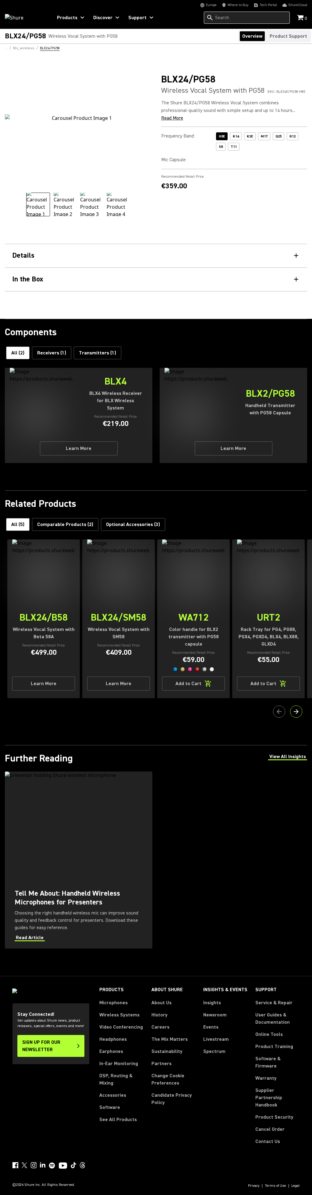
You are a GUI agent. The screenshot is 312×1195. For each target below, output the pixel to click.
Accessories (112, 1095)
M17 (264, 136)
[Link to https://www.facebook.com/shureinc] (15, 1165)
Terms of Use (275, 1186)
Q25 (278, 136)
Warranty (266, 1078)
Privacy (254, 1186)
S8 (221, 147)
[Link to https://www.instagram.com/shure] (33, 1165)
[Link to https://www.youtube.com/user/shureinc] (62, 1166)
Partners (161, 1064)
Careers (160, 1027)
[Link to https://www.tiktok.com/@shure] (73, 1165)
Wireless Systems (119, 1015)
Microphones (113, 1003)
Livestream (216, 1039)
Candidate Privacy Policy (171, 1099)
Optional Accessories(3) (133, 524)
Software (109, 1107)
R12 (292, 136)
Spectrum (214, 1051)
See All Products (118, 1120)
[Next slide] (296, 712)
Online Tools (269, 1034)
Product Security (274, 1117)
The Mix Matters (169, 1039)
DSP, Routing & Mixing (116, 1079)
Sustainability (167, 1051)
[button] (175, 669)
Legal (295, 1186)
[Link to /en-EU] (25, 17)
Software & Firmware (268, 1062)
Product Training (274, 1046)
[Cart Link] (301, 18)
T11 (234, 147)
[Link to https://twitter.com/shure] (24, 1165)
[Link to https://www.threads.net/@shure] (83, 1165)
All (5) (17, 524)
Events (210, 1027)
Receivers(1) (51, 353)
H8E (222, 136)
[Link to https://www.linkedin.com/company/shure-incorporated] (43, 1165)
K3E (250, 136)
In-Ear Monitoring (118, 1064)
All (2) (17, 353)
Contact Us (267, 1141)
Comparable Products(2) (65, 524)
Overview (252, 36)
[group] (38, 204)
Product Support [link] (288, 36)
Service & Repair (273, 1003)
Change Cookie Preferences (167, 1079)
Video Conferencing (121, 1027)
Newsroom (215, 1015)
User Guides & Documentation (272, 1018)
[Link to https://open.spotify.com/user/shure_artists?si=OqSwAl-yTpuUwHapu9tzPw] (52, 1165)
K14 (236, 136)
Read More (172, 118)
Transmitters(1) (97, 353)
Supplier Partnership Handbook (277, 1097)
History (159, 1015)
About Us (161, 1003)
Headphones (113, 1039)
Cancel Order (270, 1129)
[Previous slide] (279, 712)
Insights (212, 1003)
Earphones (111, 1051)
